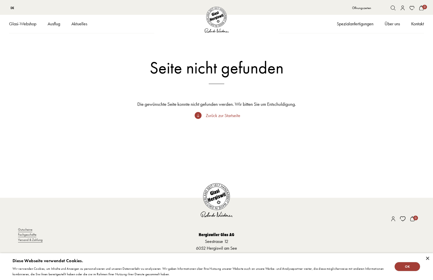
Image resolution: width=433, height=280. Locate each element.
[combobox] (12, 7)
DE (12, 8)
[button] (22, 24)
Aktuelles (79, 24)
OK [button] (407, 266)
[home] (216, 20)
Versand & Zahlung (30, 240)
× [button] (427, 258)
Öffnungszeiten (361, 8)
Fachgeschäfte (27, 234)
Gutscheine (25, 229)
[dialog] (216, 266)
